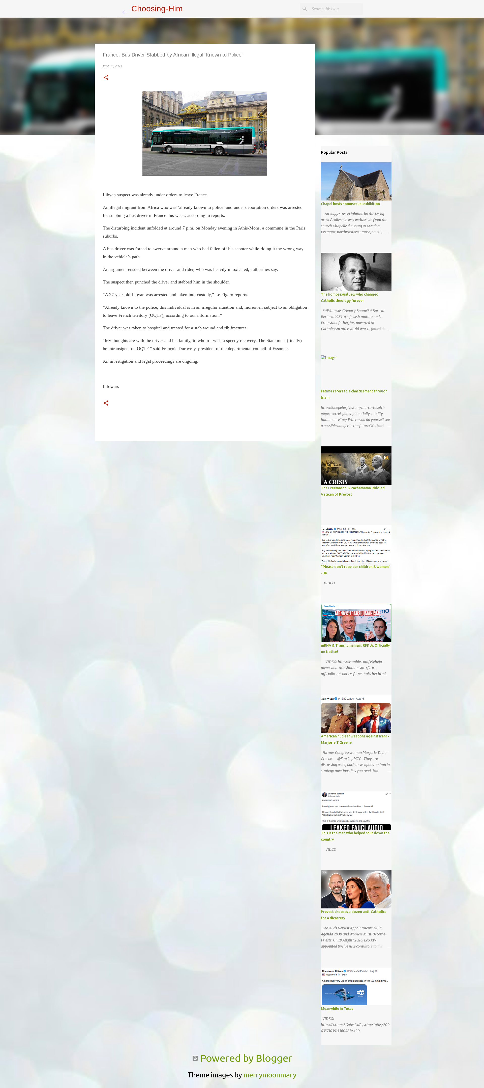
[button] (106, 77)
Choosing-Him (157, 8)
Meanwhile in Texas (337, 1009)
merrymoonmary (270, 1075)
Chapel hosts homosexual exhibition (350, 204)
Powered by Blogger (245, 1058)
